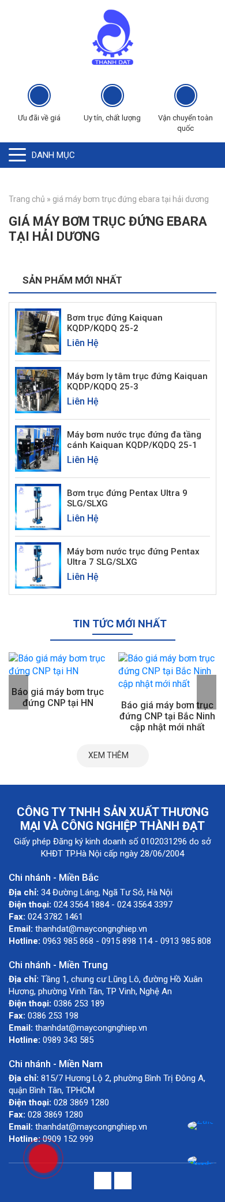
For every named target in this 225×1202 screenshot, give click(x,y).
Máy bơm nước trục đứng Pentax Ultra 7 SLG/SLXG (133, 556)
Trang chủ (27, 199)
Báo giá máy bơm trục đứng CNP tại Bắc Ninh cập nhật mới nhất (167, 716)
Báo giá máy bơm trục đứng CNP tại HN (58, 697)
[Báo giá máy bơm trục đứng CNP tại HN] (58, 665)
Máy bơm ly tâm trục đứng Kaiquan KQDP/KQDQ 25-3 (137, 381)
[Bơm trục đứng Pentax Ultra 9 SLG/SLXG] (38, 506)
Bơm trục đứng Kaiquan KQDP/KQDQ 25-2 (115, 323)
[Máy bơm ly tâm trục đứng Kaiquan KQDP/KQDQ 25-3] (38, 389)
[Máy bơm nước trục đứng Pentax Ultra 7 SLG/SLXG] (38, 564)
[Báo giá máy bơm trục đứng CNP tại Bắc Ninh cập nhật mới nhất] (167, 671)
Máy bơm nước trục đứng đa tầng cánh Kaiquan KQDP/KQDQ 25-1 (134, 439)
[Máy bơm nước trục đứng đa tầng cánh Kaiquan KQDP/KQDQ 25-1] (38, 447)
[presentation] (18, 692)
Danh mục (53, 155)
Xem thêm (108, 755)
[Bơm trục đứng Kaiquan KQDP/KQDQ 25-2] (38, 330)
